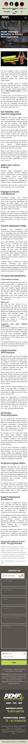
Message (7, 627)
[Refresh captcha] (25, 654)
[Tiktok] (17, 4)
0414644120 (10, 561)
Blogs (16, 11)
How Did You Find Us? (12, 617)
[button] (25, 17)
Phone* (6, 608)
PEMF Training (7, 11)
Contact (14, 13)
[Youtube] (22, 4)
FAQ (21, 11)
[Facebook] (11, 4)
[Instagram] (6, 4)
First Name (7, 580)
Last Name (7, 590)
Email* (5, 599)
